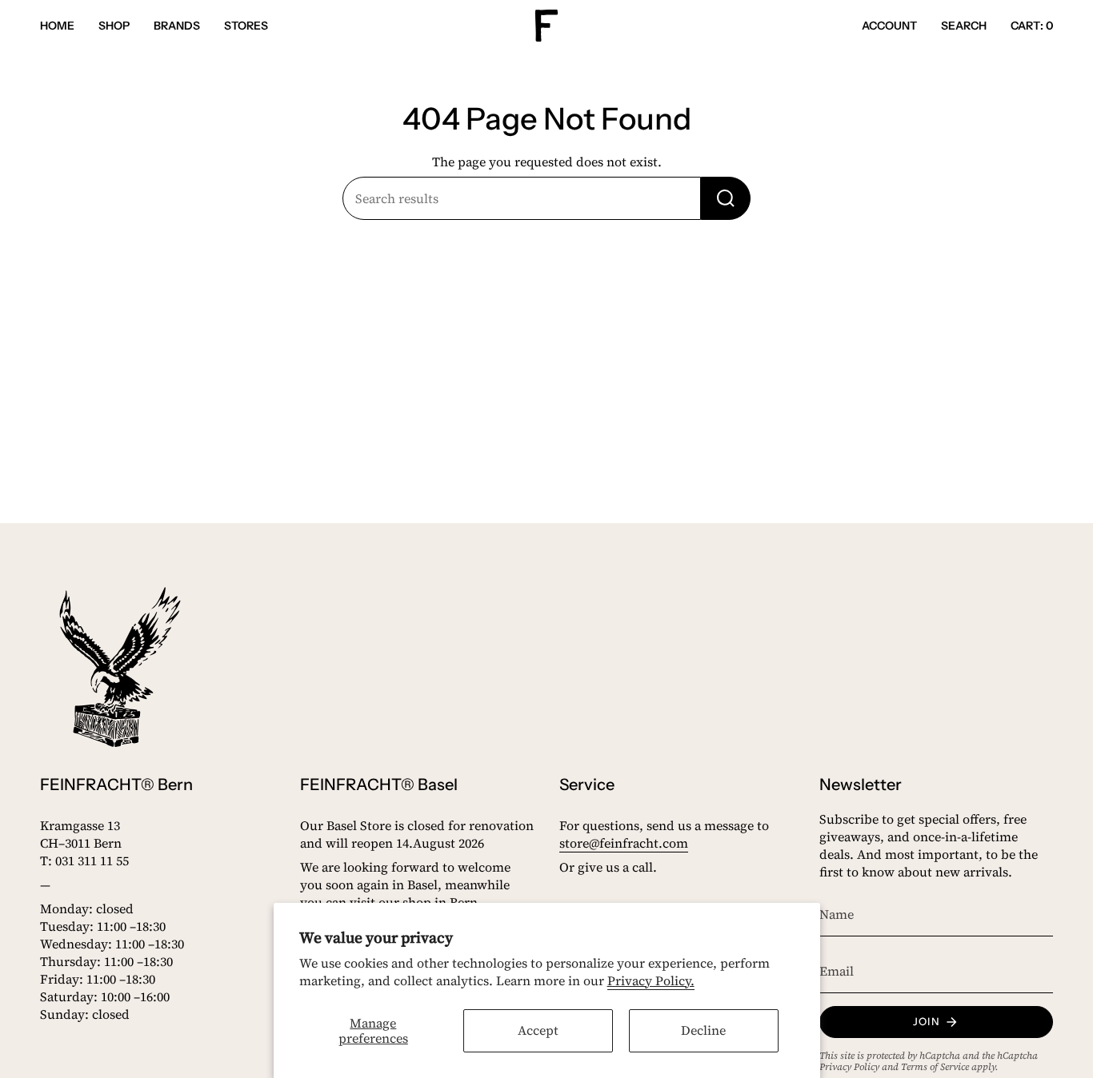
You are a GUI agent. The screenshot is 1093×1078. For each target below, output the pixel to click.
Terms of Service (935, 1066)
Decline (703, 1030)
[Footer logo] (120, 667)
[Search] (726, 198)
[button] (114, 26)
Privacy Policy (849, 1066)
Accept (538, 1030)
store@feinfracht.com (623, 843)
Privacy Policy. (651, 980)
